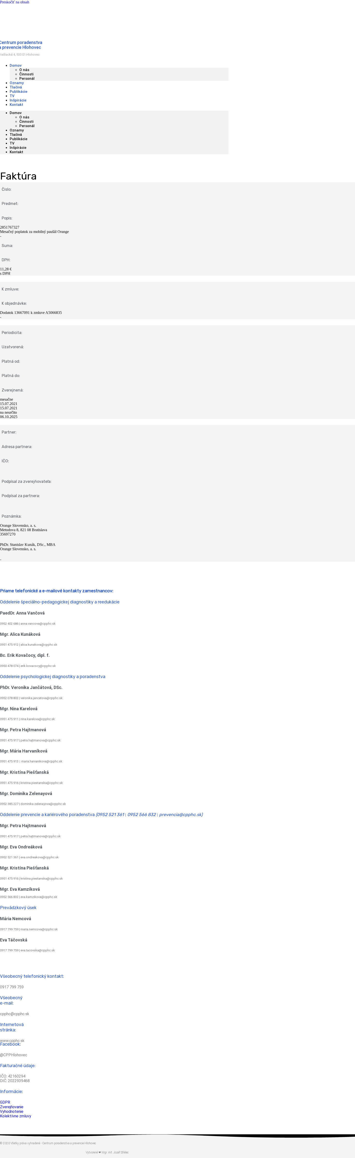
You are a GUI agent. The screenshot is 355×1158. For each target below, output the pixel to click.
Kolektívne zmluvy (15, 1116)
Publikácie (18, 139)
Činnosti (26, 74)
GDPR (5, 1102)
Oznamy (17, 130)
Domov (15, 65)
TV (12, 143)
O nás (24, 70)
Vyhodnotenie (11, 1111)
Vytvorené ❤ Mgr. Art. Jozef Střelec (107, 1152)
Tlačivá (16, 134)
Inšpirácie (18, 147)
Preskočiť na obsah (14, 2)
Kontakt (16, 104)
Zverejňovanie (11, 1107)
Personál (27, 78)
